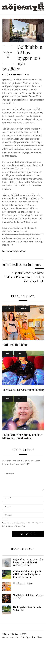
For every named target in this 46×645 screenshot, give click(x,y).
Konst (8, 308)
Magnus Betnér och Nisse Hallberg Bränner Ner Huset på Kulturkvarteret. (24, 277)
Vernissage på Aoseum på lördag (23, 390)
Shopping (17, 75)
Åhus (10, 75)
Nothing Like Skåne (14, 345)
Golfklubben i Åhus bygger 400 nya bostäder (22, 58)
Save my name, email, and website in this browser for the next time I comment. (22, 524)
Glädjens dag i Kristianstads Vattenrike (27, 608)
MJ (3, 75)
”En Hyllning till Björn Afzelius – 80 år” (28, 596)
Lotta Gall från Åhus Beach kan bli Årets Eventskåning (22, 436)
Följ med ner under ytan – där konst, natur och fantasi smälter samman (28, 562)
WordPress (16, 637)
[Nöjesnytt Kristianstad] (23, 7)
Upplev (20, 399)
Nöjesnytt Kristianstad (13, 634)
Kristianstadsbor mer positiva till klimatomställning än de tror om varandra (28, 574)
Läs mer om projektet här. (14, 251)
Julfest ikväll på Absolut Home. (21, 264)
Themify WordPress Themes (32, 637)
